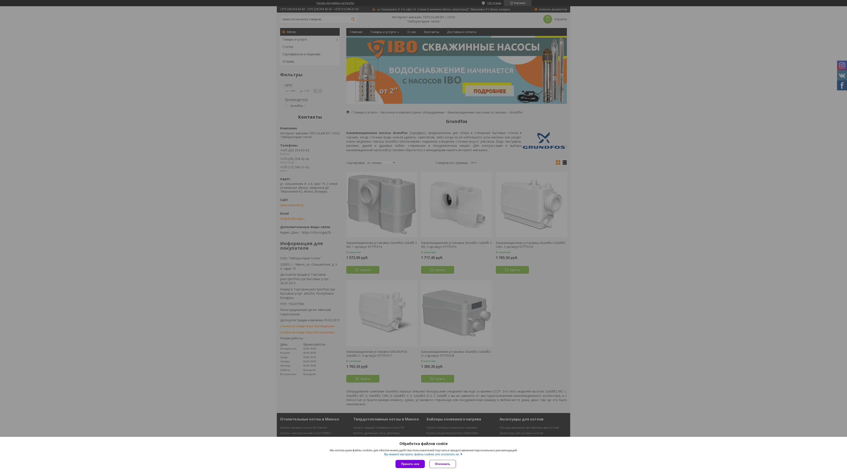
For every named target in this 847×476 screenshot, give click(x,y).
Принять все (410, 464)
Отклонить (442, 464)
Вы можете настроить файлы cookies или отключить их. (422, 454)
